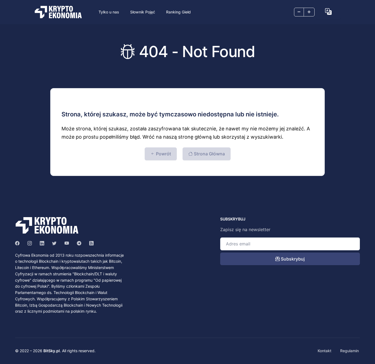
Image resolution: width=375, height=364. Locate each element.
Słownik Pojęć (142, 12)
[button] (328, 11)
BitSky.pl (51, 350)
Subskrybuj (292, 259)
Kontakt (324, 350)
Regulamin (349, 350)
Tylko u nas (109, 12)
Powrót (163, 153)
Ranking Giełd (178, 12)
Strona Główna (209, 153)
